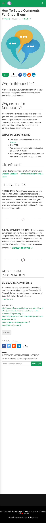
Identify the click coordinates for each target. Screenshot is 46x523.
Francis (7, 19)
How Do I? (27, 19)
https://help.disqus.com (10, 325)
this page (7, 300)
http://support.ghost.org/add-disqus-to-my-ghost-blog (21, 308)
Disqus (13, 142)
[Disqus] (23, 399)
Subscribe (36, 364)
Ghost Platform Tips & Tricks (17, 512)
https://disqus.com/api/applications (15, 322)
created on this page (21, 248)
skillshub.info (33, 517)
